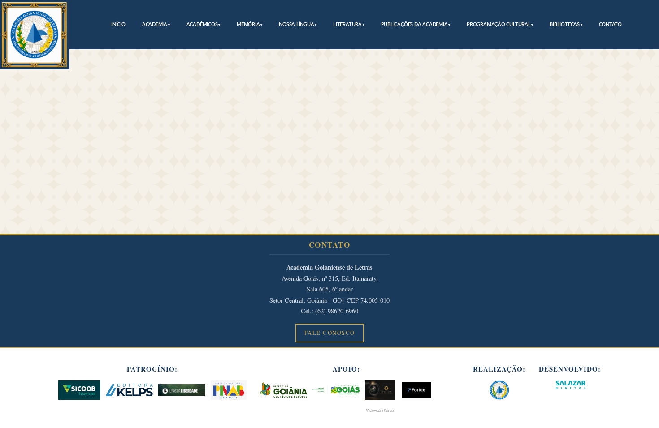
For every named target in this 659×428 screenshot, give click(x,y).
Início (118, 24)
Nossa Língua (296, 24)
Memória (248, 24)
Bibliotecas (565, 24)
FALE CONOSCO (329, 333)
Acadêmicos (202, 24)
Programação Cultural (499, 24)
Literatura (347, 24)
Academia (154, 24)
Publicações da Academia (414, 24)
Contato (610, 24)
